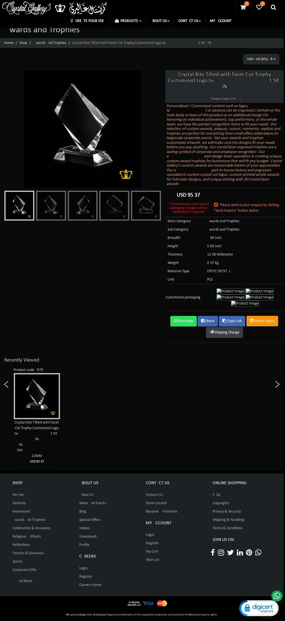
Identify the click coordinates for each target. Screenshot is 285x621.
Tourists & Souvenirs (28, 553)
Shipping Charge (226, 332)
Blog (82, 511)
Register (85, 577)
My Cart (152, 552)
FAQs (216, 495)
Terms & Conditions (228, 528)
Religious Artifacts (27, 537)
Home (9, 43)
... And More (22, 581)
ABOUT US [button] (158, 21)
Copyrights (221, 503)
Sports (17, 562)
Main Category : (180, 221)
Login (83, 568)
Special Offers (89, 520)
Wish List (152, 560)
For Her (18, 495)
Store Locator (156, 503)
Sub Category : (179, 229)
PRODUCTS (129, 21)
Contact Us (154, 495)
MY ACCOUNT (221, 21)
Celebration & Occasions (31, 528)
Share (209, 321)
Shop (23, 43)
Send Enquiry (264, 321)
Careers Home (90, 585)
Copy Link (234, 321)
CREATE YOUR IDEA (89, 21)
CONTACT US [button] (188, 21)
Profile (84, 545)
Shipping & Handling (228, 520)
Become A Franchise (161, 511)
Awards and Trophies (50, 43)
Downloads (88, 537)
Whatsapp (185, 321)
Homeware (21, 511)
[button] (258, 609)
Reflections (21, 545)
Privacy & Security (227, 511)
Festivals (19, 503)
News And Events (92, 503)
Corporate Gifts (24, 570)
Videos (84, 528)
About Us (86, 495)
